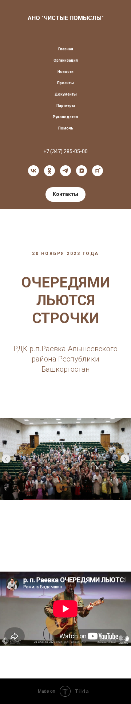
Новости (65, 72)
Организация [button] (65, 60)
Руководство (65, 117)
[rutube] (97, 170)
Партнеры (65, 106)
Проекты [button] (65, 83)
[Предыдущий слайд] (6, 458)
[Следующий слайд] (124, 458)
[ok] (49, 170)
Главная (65, 49)
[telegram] (65, 170)
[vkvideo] (81, 170)
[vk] (33, 170)
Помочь (65, 128)
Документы (66, 94)
